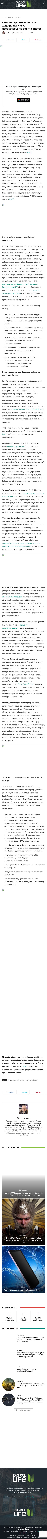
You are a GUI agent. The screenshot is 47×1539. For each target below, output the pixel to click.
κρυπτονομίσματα (31, 1080)
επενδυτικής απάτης (15, 446)
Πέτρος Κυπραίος (13, 33)
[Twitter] (20, 1502)
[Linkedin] (27, 1138)
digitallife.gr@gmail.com (32, 1497)
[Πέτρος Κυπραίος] (4, 32)
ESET (29, 152)
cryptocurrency (13, 1080)
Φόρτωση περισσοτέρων (23, 1410)
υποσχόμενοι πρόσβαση (12, 597)
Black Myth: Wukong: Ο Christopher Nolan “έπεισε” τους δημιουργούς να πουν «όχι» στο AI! (23, 1240)
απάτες (22, 1080)
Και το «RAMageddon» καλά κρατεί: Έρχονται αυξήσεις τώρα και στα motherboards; (23, 1194)
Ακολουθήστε (23, 1313)
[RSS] (32, 1502)
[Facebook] (20, 1138)
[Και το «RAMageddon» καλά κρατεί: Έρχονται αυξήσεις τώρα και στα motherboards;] (23, 1174)
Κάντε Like (9, 1313)
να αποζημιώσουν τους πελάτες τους (28, 409)
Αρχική (4, 17)
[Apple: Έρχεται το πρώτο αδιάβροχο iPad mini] (23, 1269)
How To (10, 17)
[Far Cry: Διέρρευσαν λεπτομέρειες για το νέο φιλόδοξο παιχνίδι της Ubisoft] (8, 1384)
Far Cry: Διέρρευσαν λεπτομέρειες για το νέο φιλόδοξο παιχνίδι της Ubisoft (30, 1385)
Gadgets (19, 1395)
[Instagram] (23, 1138)
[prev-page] (3, 1296)
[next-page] (7, 1296)
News (23, 1287)
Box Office (23, 1235)
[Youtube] (26, 1502)
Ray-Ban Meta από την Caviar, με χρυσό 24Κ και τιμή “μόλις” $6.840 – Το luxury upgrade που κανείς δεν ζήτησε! (31, 1401)
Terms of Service (23, 1533)
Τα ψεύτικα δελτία (25, 684)
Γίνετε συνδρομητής (38, 1313)
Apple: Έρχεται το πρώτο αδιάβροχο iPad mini (23, 1290)
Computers (18, 17)
